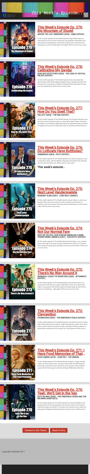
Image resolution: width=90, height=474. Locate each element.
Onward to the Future (36, 430)
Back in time (58, 430)
